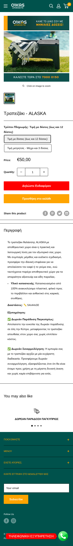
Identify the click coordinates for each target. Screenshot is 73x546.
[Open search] (51, 6)
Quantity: (9, 171)
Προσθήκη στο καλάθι (36, 198)
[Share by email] (66, 213)
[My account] (58, 6)
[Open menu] (5, 6)
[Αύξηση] (44, 172)
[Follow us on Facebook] (6, 520)
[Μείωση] (21, 172)
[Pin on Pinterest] (52, 213)
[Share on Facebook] (45, 213)
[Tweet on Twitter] (59, 213)
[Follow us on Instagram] (13, 520)
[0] (66, 6)
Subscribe (16, 499)
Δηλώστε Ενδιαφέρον (36, 185)
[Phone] (63, 536)
